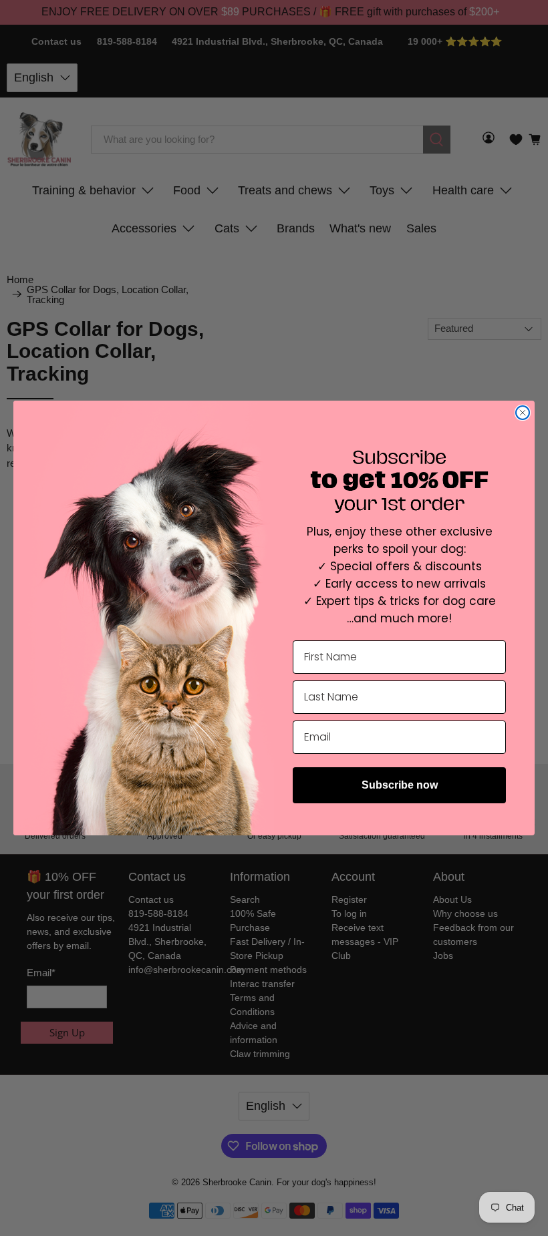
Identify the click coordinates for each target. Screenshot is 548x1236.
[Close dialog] (522, 412)
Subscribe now (400, 785)
